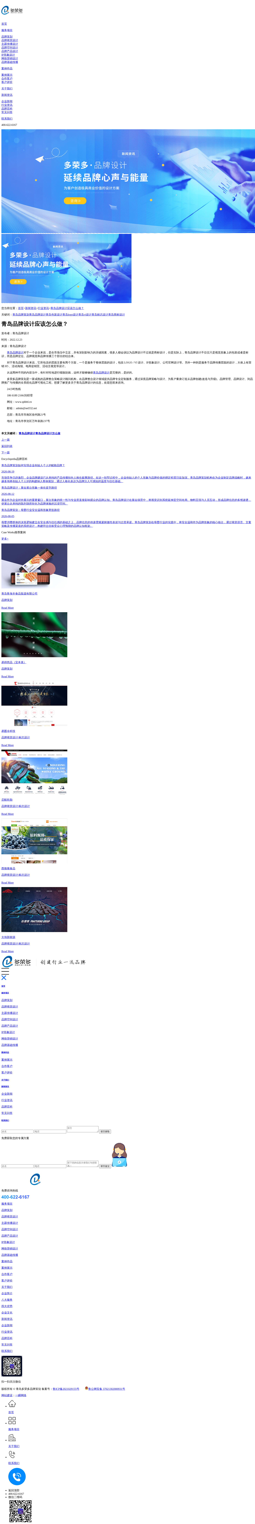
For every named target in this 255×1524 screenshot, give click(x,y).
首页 (4, 23)
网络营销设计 (9, 58)
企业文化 (6, 1312)
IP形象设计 (8, 54)
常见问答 (6, 112)
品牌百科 (6, 108)
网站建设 (6, 1395)
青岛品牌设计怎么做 (47, 433)
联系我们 (6, 118)
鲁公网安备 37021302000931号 (106, 1388)
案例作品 (6, 68)
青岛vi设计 (85, 314)
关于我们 (6, 88)
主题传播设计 (9, 43)
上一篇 (5, 439)
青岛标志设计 (100, 314)
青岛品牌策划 (20, 314)
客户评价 (6, 82)
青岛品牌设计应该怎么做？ (67, 308)
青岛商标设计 (116, 314)
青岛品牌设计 (37, 314)
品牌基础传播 (9, 62)
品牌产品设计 (9, 51)
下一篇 (5, 452)
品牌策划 (6, 36)
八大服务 (6, 1299)
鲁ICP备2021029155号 (66, 1388)
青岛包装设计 (54, 314)
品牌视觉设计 (9, 40)
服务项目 (6, 30)
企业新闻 (6, 101)
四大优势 (6, 1306)
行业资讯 (6, 105)
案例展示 (6, 74)
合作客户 (6, 78)
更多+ (4, 538)
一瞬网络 (20, 1395)
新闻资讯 (6, 94)
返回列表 (6, 446)
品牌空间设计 (9, 47)
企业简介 (6, 1293)
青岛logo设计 (70, 314)
